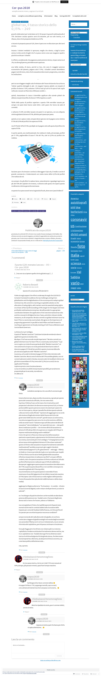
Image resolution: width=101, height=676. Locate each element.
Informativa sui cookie (31, 673)
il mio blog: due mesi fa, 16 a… (80, 142)
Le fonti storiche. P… (81, 165)
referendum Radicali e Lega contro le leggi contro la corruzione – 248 (24, 250)
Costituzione (81, 226)
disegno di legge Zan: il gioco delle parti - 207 (78, 346)
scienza (76, 263)
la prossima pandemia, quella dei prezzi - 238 (78, 310)
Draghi (26, 211)
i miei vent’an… (79, 140)
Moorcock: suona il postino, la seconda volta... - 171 (79, 343)
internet (42, 211)
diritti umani (17, 211)
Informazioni (48, 16)
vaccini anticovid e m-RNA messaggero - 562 (79, 333)
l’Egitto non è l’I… (81, 167)
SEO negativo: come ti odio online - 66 (79, 320)
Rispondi (39, 280)
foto (81, 246)
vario (75, 283)
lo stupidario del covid (79, 16)
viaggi (73, 288)
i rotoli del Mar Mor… (81, 170)
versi (81, 284)
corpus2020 (24, 21)
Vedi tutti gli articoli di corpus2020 (53, 240)
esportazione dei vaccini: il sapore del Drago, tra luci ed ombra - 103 (79, 329)
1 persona (21, 378)
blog (78, 207)
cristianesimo (77, 230)
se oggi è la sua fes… (81, 95)
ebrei (79, 238)
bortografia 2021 (65, 16)
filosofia (74, 247)
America (75, 198)
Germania (74, 251)
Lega (77, 260)
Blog (56, 16)
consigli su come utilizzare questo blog (30, 16)
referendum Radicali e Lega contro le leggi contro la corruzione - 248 (79, 338)
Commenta (59, 656)
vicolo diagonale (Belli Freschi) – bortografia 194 (79, 350)
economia (34, 211)
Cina (85, 212)
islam (80, 251)
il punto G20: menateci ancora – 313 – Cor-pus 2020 (33, 266)
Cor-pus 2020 (21, 8)
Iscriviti (75, 70)
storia (73, 267)
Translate (76, 37)
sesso (83, 264)
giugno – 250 (61, 249)
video (79, 288)
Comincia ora (64, 1)
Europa (82, 241)
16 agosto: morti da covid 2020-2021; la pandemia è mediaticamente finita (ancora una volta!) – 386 (79, 316)
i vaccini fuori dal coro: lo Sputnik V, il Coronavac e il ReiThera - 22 (79, 325)
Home (14, 16)
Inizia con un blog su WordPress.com (50, 660)
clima (72, 215)
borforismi (77, 211)
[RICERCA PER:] (79, 24)
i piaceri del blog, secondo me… (79, 155)
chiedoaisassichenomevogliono (38, 557)
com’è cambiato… (80, 176)
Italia (75, 255)
